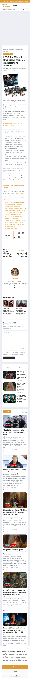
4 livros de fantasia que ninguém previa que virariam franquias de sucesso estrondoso (21, 398)
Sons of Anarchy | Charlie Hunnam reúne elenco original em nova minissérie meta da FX (14, 226)
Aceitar (15, 667)
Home (4, 48)
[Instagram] (15, 288)
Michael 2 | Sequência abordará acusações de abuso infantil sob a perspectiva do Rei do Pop (14, 216)
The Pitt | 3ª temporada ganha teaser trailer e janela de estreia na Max (14, 432)
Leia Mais (5, 452)
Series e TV (8, 425)
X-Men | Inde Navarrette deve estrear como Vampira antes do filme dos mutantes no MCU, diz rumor (15, 204)
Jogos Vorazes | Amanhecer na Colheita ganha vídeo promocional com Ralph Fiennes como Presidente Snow (15, 210)
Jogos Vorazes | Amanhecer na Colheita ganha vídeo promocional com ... (21, 311)
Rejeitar (15, 671)
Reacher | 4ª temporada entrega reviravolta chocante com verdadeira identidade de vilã (14, 630)
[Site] (14, 288)
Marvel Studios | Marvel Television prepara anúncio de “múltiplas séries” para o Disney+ (15, 512)
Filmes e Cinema (11, 48)
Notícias (7, 423)
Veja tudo (24, 412)
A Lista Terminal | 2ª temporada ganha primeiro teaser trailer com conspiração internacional (14, 592)
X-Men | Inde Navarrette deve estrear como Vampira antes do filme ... (8, 311)
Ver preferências (15, 676)
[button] (27, 648)
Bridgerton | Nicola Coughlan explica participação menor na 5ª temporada (14, 552)
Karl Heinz (8, 68)
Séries (7, 411)
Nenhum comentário (19, 68)
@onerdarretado (20, 193)
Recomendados (14, 423)
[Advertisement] (15, 27)
